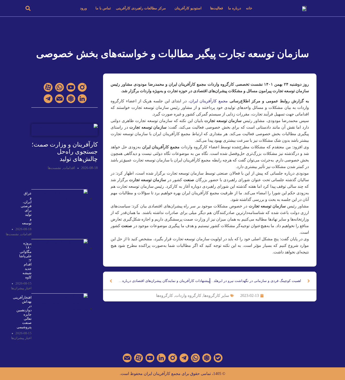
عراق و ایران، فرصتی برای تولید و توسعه (26, 208)
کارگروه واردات (188, 295)
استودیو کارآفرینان (188, 8)
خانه (249, 8)
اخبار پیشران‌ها (21, 288)
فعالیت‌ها (216, 8)
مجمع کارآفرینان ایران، (207, 101)
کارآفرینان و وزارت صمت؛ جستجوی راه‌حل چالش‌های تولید (65, 151)
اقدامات (69, 168)
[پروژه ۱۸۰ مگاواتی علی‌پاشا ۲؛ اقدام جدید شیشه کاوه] (61, 248)
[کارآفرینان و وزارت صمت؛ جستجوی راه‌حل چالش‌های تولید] (64, 129)
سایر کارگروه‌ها (216, 295)
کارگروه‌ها (164, 295)
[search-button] (28, 8)
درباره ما (234, 8)
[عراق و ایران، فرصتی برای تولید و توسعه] (61, 198)
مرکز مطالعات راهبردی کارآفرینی (141, 8)
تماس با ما (103, 8)
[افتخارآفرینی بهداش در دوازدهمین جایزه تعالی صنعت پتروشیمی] (61, 308)
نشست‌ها (54, 168)
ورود (83, 8)
